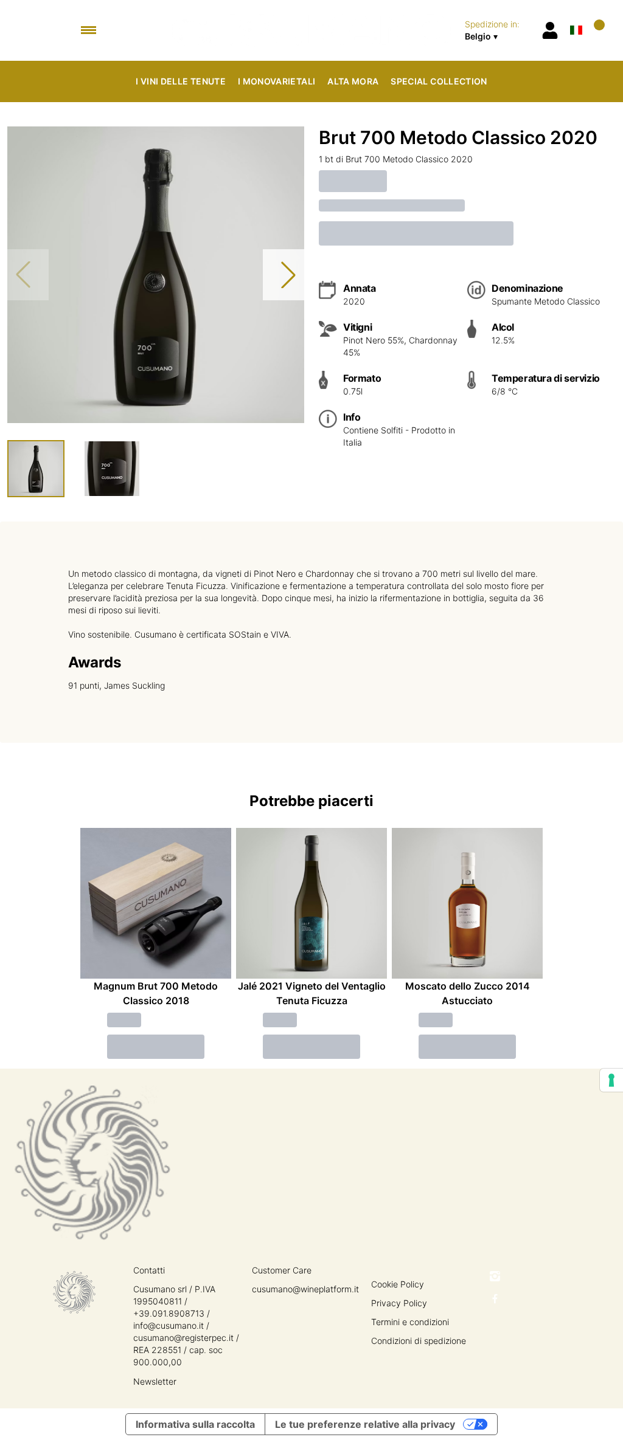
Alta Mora (352, 81)
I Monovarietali (276, 81)
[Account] (550, 30)
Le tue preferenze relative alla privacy (365, 1424)
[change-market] (498, 30)
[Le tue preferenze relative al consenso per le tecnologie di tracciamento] (611, 1080)
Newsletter (154, 1381)
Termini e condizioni (410, 1322)
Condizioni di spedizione (418, 1340)
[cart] (596, 30)
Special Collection (439, 81)
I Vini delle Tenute (181, 81)
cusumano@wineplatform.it (305, 1289)
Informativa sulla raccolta (195, 1424)
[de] (576, 14)
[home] (312, 30)
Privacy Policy (399, 1303)
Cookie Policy (397, 1284)
